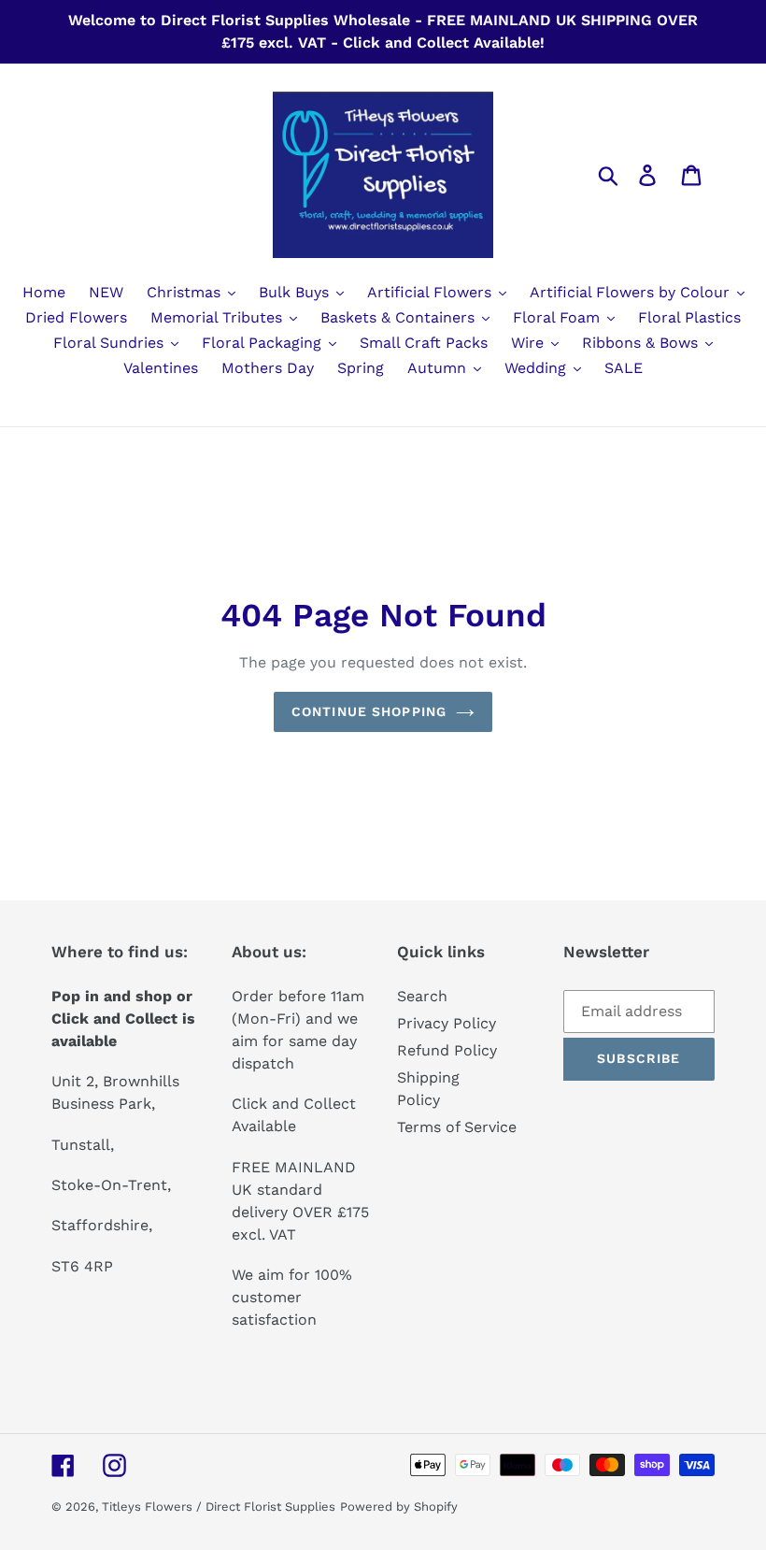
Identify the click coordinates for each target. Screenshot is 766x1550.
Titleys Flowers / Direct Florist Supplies (218, 1507)
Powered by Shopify (399, 1507)
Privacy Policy (446, 1023)
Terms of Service (457, 1127)
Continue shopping (369, 711)
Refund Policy (447, 1050)
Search (422, 996)
